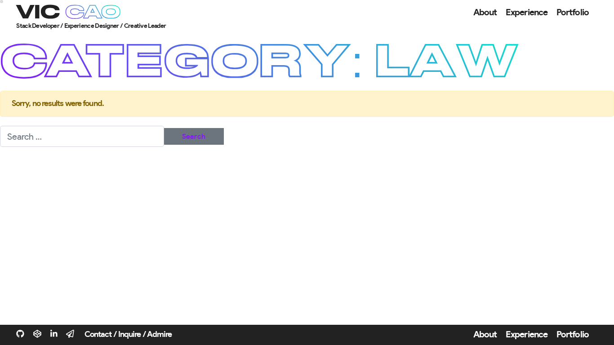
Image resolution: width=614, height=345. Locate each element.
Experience (526, 12)
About (485, 12)
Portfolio (572, 12)
